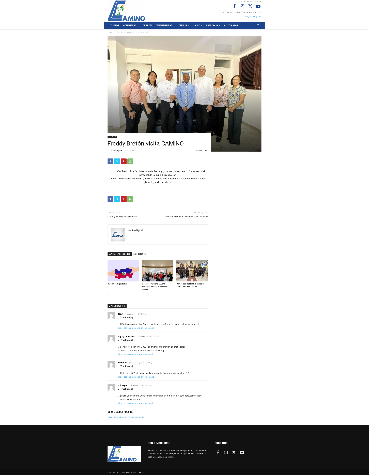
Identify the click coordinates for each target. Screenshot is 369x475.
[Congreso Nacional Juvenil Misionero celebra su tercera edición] (157, 270)
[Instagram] (242, 6)
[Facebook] (234, 6)
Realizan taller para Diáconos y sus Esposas (186, 216)
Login (248, 16)
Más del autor (139, 254)
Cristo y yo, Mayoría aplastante (123, 216)
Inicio (110, 32)
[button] (258, 25)
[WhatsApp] (130, 161)
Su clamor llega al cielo (117, 284)
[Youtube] (258, 6)
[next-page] (114, 295)
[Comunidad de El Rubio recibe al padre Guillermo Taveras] (192, 270)
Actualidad (118, 32)
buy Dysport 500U (126, 336)
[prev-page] (109, 295)
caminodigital (116, 151)
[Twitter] (250, 6)
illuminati (122, 362)
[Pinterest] (124, 161)
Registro (257, 16)
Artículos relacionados (119, 254)
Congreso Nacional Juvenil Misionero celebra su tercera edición (154, 287)
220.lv (120, 313)
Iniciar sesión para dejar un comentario (136, 328)
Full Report (123, 385)
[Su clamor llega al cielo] (123, 270)
